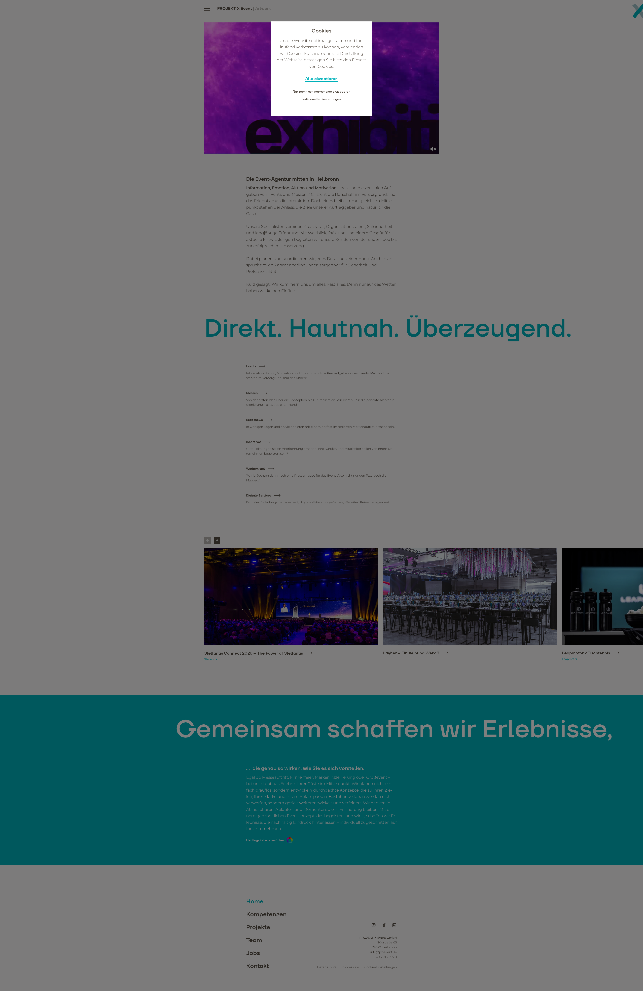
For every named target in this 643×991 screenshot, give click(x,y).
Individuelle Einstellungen (321, 99)
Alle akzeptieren (321, 78)
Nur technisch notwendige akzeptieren (321, 91)
